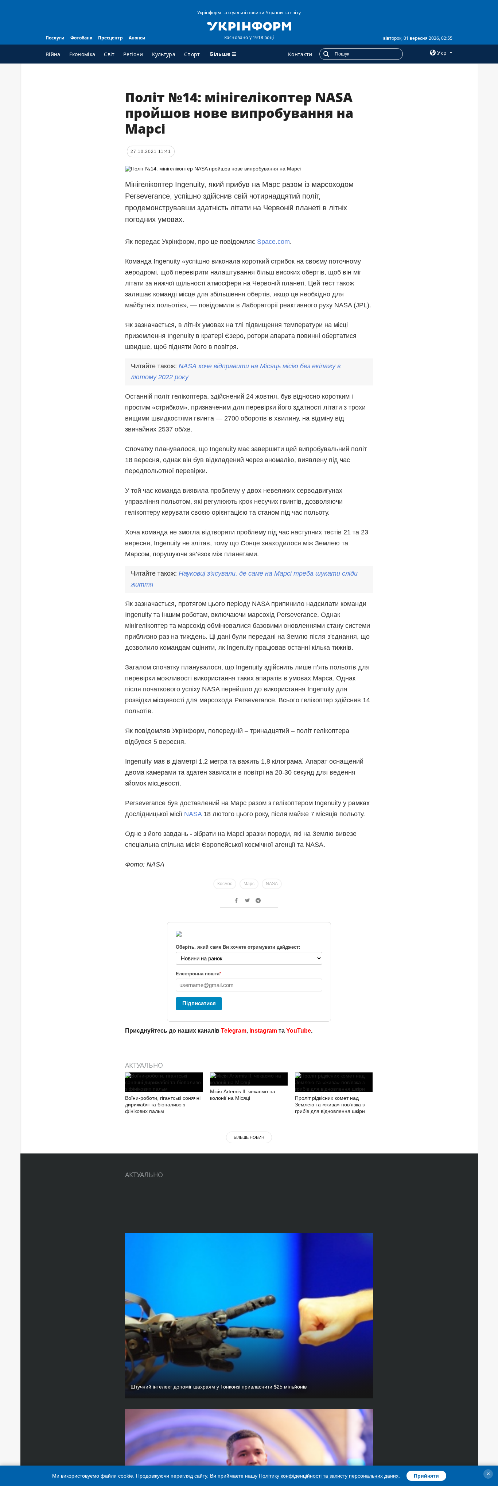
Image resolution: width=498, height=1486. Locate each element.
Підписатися (199, 1003)
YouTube (298, 1031)
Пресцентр (110, 38)
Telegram (233, 1031)
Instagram (263, 1031)
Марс (249, 883)
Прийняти (426, 1476)
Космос (224, 883)
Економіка (82, 54)
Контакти (300, 54)
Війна (53, 54)
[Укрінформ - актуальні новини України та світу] (249, 26)
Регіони (133, 54)
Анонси (137, 38)
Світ (109, 54)
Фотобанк (81, 38)
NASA (193, 814)
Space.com (273, 241)
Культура (163, 54)
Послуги (55, 38)
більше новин (249, 1137)
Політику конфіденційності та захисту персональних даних (328, 1476)
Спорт (192, 54)
